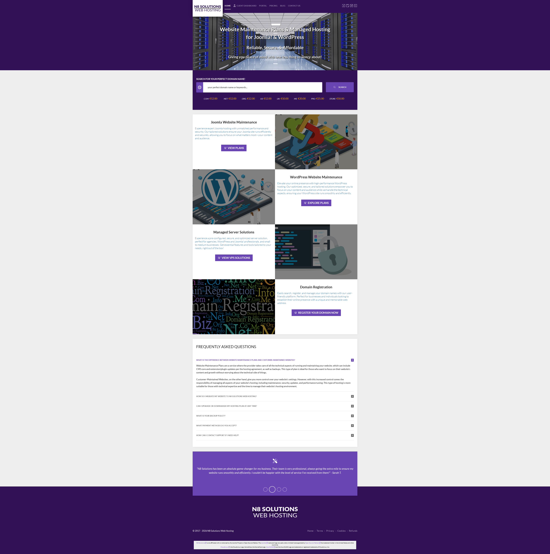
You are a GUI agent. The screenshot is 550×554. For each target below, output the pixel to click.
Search (342, 87)
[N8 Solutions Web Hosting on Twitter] (347, 5)
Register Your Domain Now (318, 312)
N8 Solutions (201, 543)
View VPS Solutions (235, 257)
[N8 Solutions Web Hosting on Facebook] (343, 5)
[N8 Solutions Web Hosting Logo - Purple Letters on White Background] (208, 8)
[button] (265, 489)
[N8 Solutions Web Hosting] (275, 519)
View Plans (235, 148)
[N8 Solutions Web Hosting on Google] (351, 5)
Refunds (352, 530)
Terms (319, 530)
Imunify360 (270, 547)
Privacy (330, 530)
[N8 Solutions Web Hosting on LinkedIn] (355, 5)
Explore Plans (318, 202)
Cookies (341, 530)
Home (310, 530)
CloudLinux (225, 547)
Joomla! (264, 543)
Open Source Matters (313, 543)
